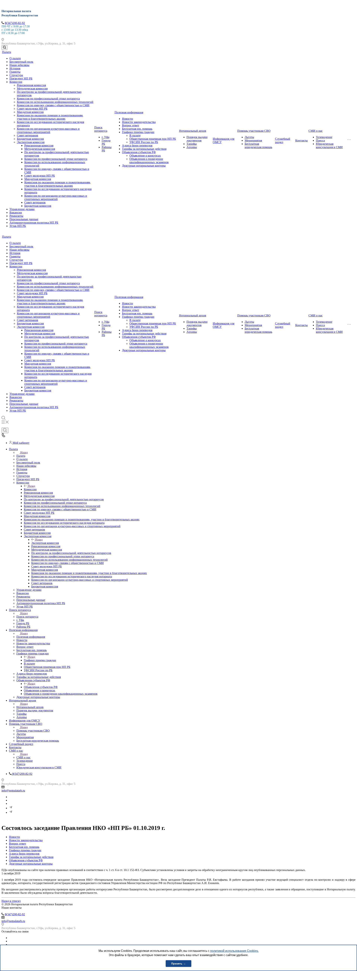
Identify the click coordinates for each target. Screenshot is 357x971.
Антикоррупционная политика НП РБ (33, 222)
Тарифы (191, 143)
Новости (127, 118)
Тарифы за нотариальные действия (144, 148)
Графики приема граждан (138, 132)
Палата (6, 52)
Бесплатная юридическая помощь (258, 145)
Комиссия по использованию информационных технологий (55, 102)
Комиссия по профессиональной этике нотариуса (48, 98)
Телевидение (324, 137)
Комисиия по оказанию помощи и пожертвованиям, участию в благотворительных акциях (50, 117)
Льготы (249, 137)
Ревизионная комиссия (31, 85)
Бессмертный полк (21, 61)
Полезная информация (129, 112)
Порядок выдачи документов (197, 139)
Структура (16, 75)
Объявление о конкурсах (145, 155)
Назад (24, 452)
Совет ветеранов (27, 135)
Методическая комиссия (32, 88)
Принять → (178, 963)
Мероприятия (253, 140)
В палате (135, 135)
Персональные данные (23, 219)
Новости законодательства (139, 122)
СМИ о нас (315, 130)
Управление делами (22, 209)
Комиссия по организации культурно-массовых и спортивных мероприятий (48, 130)
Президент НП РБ (20, 78)
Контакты (301, 140)
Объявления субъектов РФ (139, 152)
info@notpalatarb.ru (13, 790)
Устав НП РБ (17, 225)
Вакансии (15, 212)
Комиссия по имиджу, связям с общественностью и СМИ (53, 105)
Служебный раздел (282, 140)
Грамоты (14, 71)
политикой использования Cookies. (234, 950)
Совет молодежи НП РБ (32, 108)
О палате (15, 58)
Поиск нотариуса (100, 129)
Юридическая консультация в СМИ (329, 145)
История (14, 68)
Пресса (320, 140)
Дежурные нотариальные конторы (144, 165)
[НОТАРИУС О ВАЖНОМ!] (11, 812)
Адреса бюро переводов (137, 145)
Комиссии (15, 81)
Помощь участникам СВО (254, 130)
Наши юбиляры (19, 65)
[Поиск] (4, 47)
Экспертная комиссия (30, 142)
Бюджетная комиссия (30, 138)
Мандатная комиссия (30, 112)
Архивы (191, 147)
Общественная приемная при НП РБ (152, 138)
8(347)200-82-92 (15, 23)
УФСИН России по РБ (143, 142)
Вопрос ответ (130, 125)
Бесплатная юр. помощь (137, 128)
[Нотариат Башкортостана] (11, 808)
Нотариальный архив (192, 130)
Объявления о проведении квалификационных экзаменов (149, 160)
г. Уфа (105, 137)
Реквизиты (16, 215)
